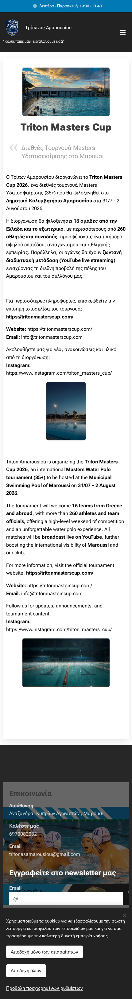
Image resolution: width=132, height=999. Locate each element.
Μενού (123, 32)
